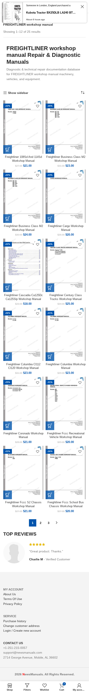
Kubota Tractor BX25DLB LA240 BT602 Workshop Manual (51, 12)
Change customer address (21, 626)
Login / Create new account (22, 630)
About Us (9, 594)
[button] (7, 149)
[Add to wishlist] (37, 106)
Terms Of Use (12, 599)
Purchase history (14, 621)
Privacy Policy (12, 604)
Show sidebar (18, 93)
